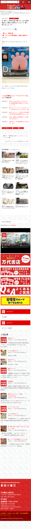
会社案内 (3, 513)
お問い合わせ (23, 2)
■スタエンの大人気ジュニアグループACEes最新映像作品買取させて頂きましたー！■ (18, 103)
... (13, 521)
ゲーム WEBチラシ (13, 351)
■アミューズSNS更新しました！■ (17, 439)
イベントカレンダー (13, 407)
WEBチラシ (11, 338)
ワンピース (20, 95)
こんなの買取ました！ (8, 95)
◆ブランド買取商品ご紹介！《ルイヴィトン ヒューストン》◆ (15, 136)
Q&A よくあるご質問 (13, 513)
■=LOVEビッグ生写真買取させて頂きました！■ (19, 122)
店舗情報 (10, 381)
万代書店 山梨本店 (11, 518)
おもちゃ (21, 128)
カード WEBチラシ (13, 414)
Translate (13, 225)
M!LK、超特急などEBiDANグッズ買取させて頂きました (18, 117)
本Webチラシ (12, 359)
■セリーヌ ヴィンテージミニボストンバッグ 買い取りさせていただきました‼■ (19, 108)
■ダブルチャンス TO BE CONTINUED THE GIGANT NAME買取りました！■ (19, 113)
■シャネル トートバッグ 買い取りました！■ (17, 141)
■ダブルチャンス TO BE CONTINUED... (15, 395)
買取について (11, 368)
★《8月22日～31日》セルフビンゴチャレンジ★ (18, 427)
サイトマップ (7, 515)
